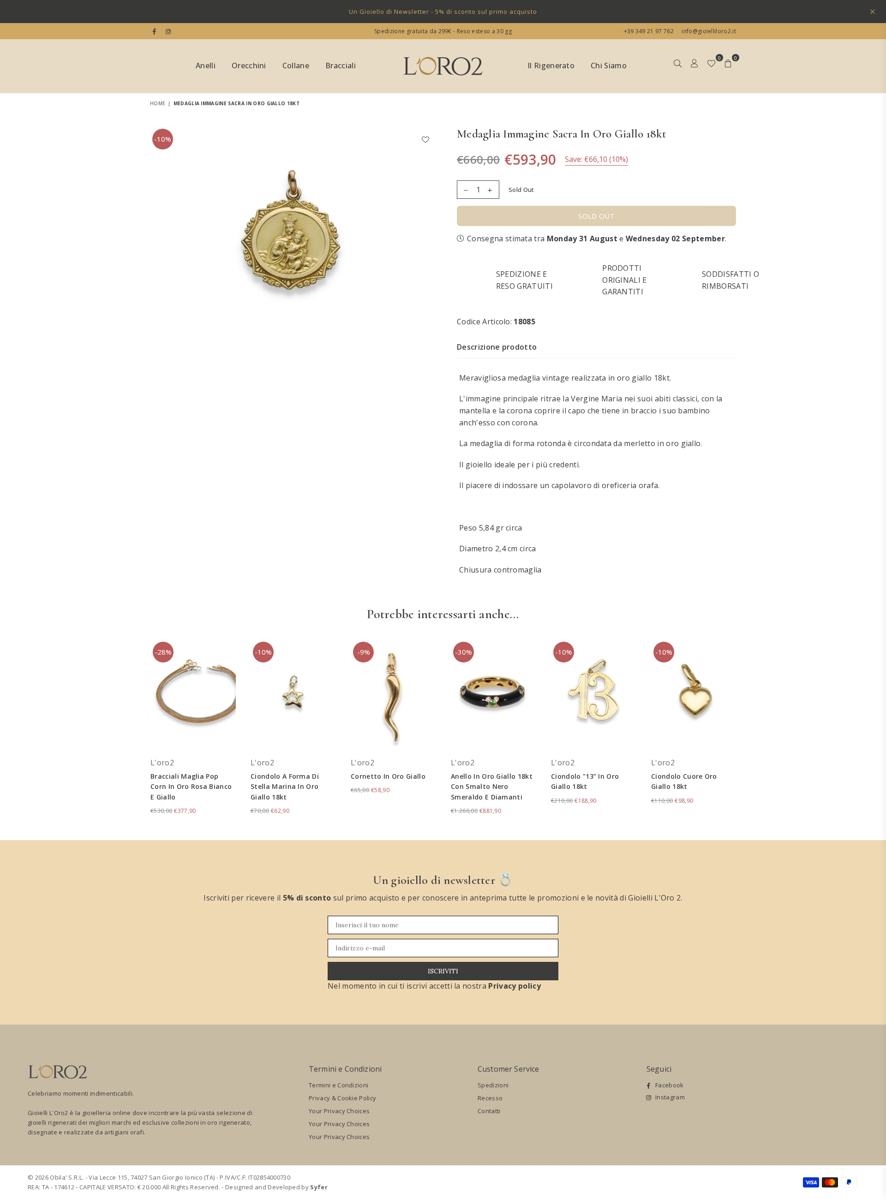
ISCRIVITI (443, 971)
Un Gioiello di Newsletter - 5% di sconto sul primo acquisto (443, 11)
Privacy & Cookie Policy (342, 1098)
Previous (137, 732)
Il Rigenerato (551, 65)
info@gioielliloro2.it (708, 31)
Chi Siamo (609, 65)
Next (749, 732)
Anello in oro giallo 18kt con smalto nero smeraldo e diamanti (492, 786)
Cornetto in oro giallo (388, 776)
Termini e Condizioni (338, 1085)
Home (157, 103)
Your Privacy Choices (339, 1111)
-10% (162, 138)
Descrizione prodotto (497, 347)
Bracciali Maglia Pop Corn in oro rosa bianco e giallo (191, 786)
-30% (463, 651)
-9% (363, 651)
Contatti (489, 1111)
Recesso (490, 1098)
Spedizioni (493, 1085)
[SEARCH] (678, 66)
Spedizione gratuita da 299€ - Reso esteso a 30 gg (443, 31)
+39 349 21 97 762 (649, 31)
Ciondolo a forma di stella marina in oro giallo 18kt (285, 786)
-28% (163, 651)
